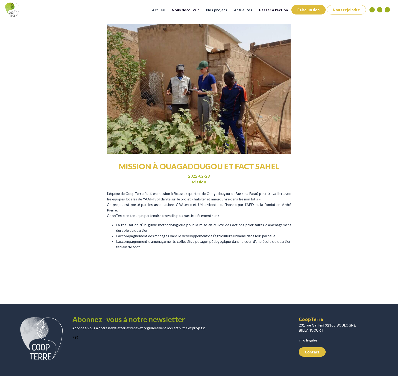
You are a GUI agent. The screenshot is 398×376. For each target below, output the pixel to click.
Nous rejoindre (346, 10)
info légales (308, 340)
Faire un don (308, 10)
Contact (312, 352)
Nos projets (216, 10)
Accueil (158, 10)
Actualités (243, 10)
